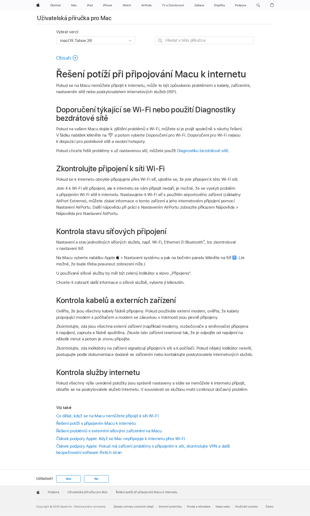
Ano (68, 479)
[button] (258, 5)
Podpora (53, 492)
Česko (270, 506)
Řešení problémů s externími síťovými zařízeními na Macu (109, 430)
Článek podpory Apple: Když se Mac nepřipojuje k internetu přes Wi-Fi (120, 438)
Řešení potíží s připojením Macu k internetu (96, 423)
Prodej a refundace (198, 506)
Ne (96, 479)
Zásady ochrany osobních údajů (133, 506)
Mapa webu (223, 506)
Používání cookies (246, 506)
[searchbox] (204, 40)
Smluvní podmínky (170, 506)
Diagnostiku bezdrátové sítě (202, 150)
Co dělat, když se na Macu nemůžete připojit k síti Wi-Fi (107, 415)
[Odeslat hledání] (160, 40)
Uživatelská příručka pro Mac (74, 18)
